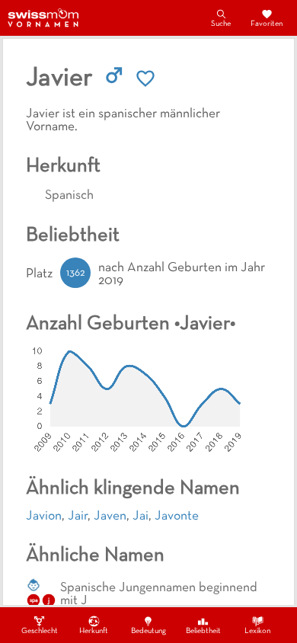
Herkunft (93, 631)
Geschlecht (39, 631)
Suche (221, 24)
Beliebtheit (203, 631)
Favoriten (267, 24)
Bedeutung (148, 631)
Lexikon (257, 631)
